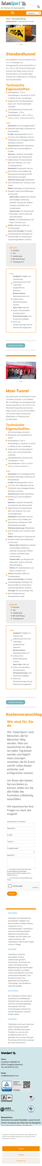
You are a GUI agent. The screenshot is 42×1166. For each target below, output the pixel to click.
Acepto (21, 1149)
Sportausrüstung (18, 19)
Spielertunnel (11, 21)
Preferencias (21, 1161)
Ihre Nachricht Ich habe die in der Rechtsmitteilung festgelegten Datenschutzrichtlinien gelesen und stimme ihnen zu (19, 872)
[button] (38, 6)
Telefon (10, 842)
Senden (12, 894)
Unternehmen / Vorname (16, 821)
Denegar (21, 1155)
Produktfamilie (13, 848)
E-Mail (10, 835)
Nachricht (11, 855)
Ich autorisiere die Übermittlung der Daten (20, 879)
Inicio (8, 19)
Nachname (11, 828)
